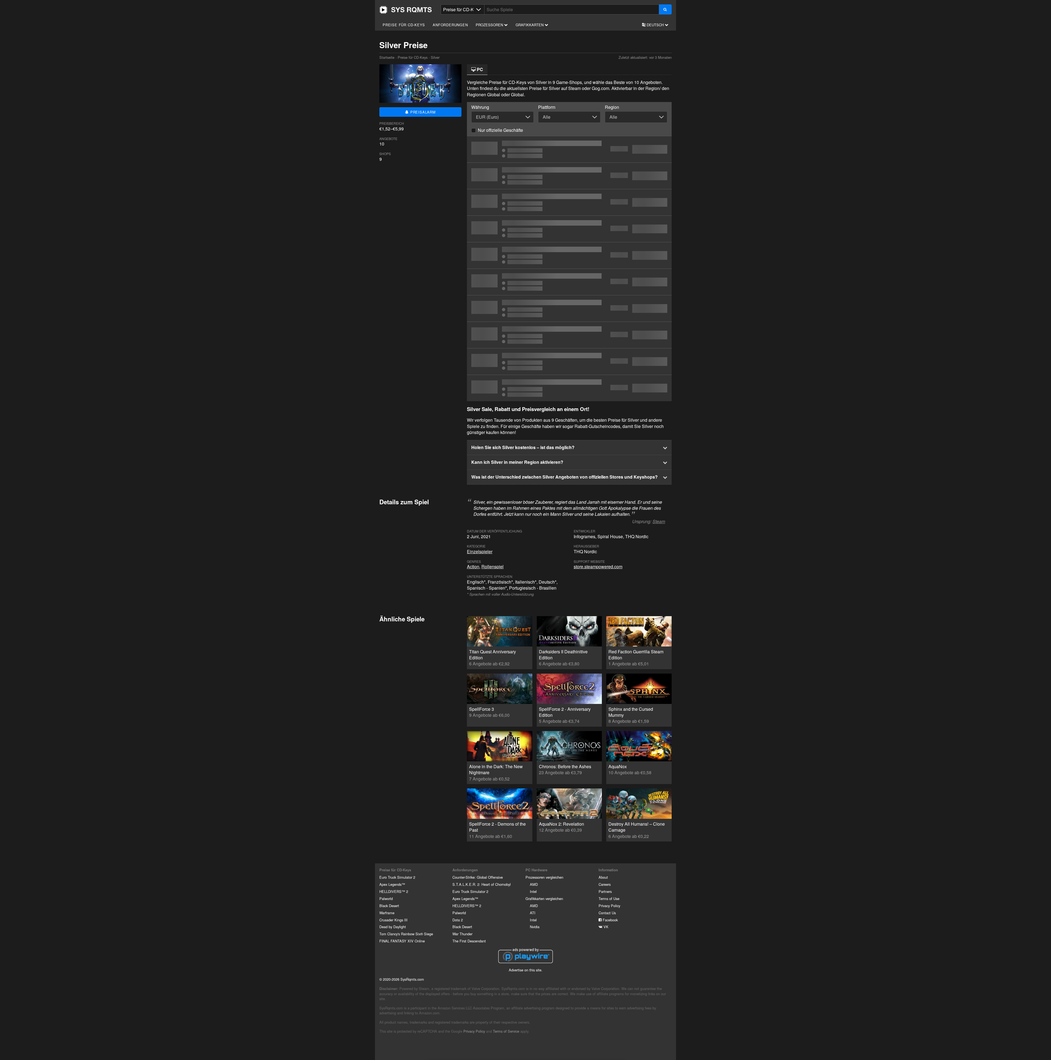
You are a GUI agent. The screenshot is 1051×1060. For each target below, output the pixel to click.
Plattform (546, 107)
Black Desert (389, 905)
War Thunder (462, 933)
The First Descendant (469, 940)
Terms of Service (506, 1031)
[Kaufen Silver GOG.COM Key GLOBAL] (569, 282)
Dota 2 (457, 919)
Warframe (386, 912)
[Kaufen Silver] (569, 202)
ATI (532, 912)
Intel (533, 891)
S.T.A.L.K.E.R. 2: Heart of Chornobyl (481, 884)
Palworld (386, 898)
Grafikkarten (530, 24)
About (603, 877)
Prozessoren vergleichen (544, 877)
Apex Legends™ (392, 884)
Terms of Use (609, 898)
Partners (605, 891)
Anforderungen (450, 24)
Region (612, 107)
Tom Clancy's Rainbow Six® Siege (406, 933)
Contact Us (607, 912)
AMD (534, 884)
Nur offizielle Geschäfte (500, 130)
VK (605, 926)
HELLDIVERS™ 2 (393, 891)
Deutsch (655, 24)
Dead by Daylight (392, 926)
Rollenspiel (492, 566)
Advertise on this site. (525, 969)
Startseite (405, 9)
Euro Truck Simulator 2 (397, 877)
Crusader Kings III (393, 919)
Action (473, 566)
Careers (605, 884)
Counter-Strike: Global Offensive (477, 877)
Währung (480, 107)
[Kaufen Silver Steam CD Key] (569, 149)
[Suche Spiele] (665, 9)
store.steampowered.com (598, 566)
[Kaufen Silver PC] (569, 176)
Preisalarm (422, 112)
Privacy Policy (609, 905)
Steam (658, 521)
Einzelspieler (479, 551)
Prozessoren (490, 24)
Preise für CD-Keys (404, 24)
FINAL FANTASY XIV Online (402, 940)
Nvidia (534, 926)
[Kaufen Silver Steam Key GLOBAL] (569, 255)
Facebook (610, 919)
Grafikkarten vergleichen (544, 898)
